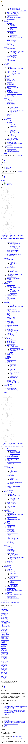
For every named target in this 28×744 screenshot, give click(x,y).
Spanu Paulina (4, 669)
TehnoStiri (6, 725)
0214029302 (19, 155)
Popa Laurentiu (4, 650)
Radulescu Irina (4, 660)
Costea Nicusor (4, 617)
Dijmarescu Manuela (5, 622)
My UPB (6, 726)
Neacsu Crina (4, 641)
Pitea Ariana (3, 648)
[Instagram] (4, 162)
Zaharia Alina (4, 677)
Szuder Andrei (4, 670)
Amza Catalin (4, 607)
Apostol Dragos (4, 610)
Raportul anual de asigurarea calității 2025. (11, 602)
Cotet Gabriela (4, 618)
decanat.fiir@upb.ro (18, 736)
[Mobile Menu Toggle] (1, 3)
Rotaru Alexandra (5, 664)
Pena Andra (3, 646)
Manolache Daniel (5, 640)
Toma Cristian (4, 674)
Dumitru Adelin (4, 628)
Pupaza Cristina (4, 658)
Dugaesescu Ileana (5, 625)
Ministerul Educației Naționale (11, 724)
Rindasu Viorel (4, 661)
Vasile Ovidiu (4, 676)
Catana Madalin (4, 614)
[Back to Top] (1, 1)
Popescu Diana (4, 652)
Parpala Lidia (4, 644)
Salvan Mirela (4, 665)
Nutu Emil (3, 642)
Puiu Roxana (4, 657)
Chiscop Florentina (5, 615)
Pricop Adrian (4, 656)
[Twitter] (4, 161)
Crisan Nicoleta (4, 621)
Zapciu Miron (4, 678)
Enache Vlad (4, 630)
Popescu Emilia (4, 653)
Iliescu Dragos (4, 637)
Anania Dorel (4, 609)
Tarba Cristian (4, 672)
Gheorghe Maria (4, 633)
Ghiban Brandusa (5, 636)
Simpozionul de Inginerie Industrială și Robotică (15, 721)
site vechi (3, 164)
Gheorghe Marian (5, 634)
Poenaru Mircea (4, 649)
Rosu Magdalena (5, 662)
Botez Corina (4, 611)
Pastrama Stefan (4, 645)
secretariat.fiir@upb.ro (19, 738)
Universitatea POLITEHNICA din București (14, 722)
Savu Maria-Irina (5, 666)
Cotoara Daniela (4, 619)
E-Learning (6, 720)
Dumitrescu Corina (5, 626)
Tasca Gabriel (4, 673)
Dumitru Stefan (4, 629)
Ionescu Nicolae (4, 638)
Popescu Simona (4, 654)
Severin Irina (4, 668)
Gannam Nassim (4, 632)
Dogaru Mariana (4, 624)
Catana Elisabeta (4, 613)
